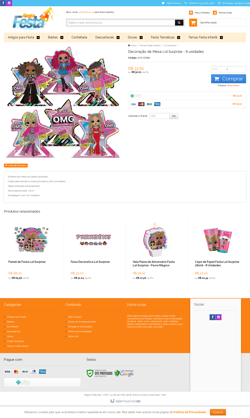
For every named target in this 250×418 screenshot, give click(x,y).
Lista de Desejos (16, 165)
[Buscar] (179, 23)
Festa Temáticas (15, 341)
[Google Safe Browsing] (124, 373)
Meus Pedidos (202, 12)
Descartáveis (14, 331)
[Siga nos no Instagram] (9, 3)
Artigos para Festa (16, 316)
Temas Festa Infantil (150, 45)
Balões (10, 321)
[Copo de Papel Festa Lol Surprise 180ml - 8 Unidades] (218, 252)
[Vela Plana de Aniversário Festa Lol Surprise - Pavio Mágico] (156, 252)
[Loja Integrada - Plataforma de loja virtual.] (125, 401)
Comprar (232, 79)
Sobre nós (73, 336)
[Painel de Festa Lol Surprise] (31, 252)
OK (174, 116)
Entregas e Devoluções (80, 326)
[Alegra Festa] (32, 18)
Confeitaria (12, 326)
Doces (10, 336)
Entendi (218, 412)
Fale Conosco (173, 3)
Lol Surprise (170, 45)
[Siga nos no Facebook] (3, 3)
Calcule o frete (137, 116)
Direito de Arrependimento (82, 321)
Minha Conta (225, 12)
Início (134, 45)
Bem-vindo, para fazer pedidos (90, 12)
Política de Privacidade (79, 331)
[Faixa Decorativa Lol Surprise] (94, 252)
